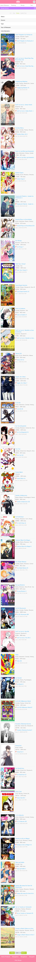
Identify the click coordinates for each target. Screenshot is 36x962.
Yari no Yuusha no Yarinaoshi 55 (25, 913)
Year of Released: (6, 27)
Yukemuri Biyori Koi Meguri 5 (24, 546)
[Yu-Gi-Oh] (8, 412)
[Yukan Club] (8, 802)
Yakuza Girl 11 (20, 359)
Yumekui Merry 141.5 (22, 134)
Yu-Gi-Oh (17, 402)
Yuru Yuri (17, 449)
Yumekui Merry (19, 128)
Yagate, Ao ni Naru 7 (22, 383)
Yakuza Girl (18, 353)
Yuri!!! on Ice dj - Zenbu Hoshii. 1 (25, 111)
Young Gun (18, 745)
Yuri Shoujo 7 (20, 247)
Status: (3, 16)
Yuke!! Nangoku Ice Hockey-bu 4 (25, 41)
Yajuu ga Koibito (19, 862)
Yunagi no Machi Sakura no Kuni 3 (25, 934)
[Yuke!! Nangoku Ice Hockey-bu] (8, 45)
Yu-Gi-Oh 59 (20, 409)
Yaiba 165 (19, 661)
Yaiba (16, 654)
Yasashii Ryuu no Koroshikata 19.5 (25, 225)
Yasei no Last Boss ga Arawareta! (24, 151)
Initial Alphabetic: (6, 31)
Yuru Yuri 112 (20, 455)
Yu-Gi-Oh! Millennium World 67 (24, 707)
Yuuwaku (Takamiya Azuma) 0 (24, 730)
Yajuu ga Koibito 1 (21, 868)
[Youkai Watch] (8, 482)
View (14, 13)
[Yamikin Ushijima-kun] (8, 504)
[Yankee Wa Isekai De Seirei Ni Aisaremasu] (8, 894)
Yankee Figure (19, 172)
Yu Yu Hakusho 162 (22, 821)
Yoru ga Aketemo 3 (21, 591)
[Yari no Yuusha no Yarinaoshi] (8, 916)
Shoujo (22, 5)
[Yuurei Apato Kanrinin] (8, 295)
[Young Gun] (8, 755)
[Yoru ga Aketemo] (8, 595)
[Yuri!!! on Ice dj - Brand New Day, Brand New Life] (8, 68)
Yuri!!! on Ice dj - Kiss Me (22, 631)
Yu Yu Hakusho (19, 815)
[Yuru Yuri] (8, 459)
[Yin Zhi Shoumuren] (8, 618)
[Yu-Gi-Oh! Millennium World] (8, 710)
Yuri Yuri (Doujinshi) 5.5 (22, 432)
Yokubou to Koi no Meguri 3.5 (24, 844)
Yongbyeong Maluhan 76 (23, 87)
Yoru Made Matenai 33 (22, 568)
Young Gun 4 (20, 751)
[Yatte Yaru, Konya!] (8, 273)
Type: (2, 23)
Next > (24, 953)
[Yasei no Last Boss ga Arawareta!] (8, 160)
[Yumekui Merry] (8, 138)
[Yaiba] (8, 664)
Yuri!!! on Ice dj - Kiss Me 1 (24, 637)
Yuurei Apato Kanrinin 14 (23, 291)
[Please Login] (34, 2)
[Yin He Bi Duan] (8, 526)
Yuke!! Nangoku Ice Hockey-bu (23, 34)
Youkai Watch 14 (21, 478)
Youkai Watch (19, 472)
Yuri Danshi (18, 678)
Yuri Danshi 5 (20, 684)
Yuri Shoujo (18, 240)
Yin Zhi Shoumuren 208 (23, 614)
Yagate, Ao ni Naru (20, 376)
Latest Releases (4, 5)
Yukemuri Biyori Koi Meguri (22, 540)
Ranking (13, 5)
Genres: (3, 20)
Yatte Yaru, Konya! (20, 264)
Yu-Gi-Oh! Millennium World (23, 701)
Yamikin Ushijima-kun (21, 495)
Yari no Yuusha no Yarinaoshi (23, 907)
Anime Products (5, 956)
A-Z (10, 13)
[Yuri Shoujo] (8, 250)
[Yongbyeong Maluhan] (8, 91)
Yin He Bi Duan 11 (21, 523)
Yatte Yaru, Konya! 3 (22, 270)
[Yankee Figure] (8, 183)
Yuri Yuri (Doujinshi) (20, 426)
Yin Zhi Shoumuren (20, 608)
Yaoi (31, 5)
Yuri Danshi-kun (19, 768)
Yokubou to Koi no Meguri (22, 838)
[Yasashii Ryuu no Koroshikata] (8, 228)
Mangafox (32, 956)
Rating (17, 13)
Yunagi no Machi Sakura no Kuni (24, 928)
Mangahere (15, 956)
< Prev (12, 953)
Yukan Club (18, 791)
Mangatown (24, 956)
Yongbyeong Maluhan (21, 81)
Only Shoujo (18, 960)
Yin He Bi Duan (19, 516)
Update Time (23, 13)
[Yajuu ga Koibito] (8, 872)
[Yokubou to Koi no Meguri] (8, 849)
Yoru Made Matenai (20, 561)
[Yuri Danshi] (8, 687)
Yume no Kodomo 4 (22, 314)
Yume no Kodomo (20, 308)
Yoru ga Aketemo (20, 585)
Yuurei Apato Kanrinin (21, 285)
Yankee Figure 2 (21, 179)
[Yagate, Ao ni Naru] (8, 388)
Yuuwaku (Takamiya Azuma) (23, 723)
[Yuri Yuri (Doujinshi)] (8, 435)
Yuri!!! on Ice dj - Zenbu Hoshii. (23, 104)
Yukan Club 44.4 (21, 798)
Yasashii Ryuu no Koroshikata (23, 219)
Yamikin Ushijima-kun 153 (23, 501)
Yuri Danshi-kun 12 (21, 774)
